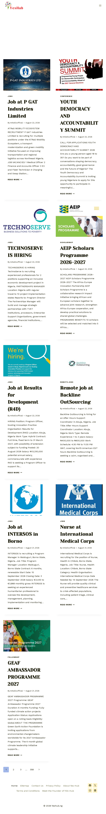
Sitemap (24, 785)
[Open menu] (100, 5)
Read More (15, 180)
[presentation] (26, 75)
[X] (95, 785)
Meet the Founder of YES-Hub (58, 791)
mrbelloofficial (16, 123)
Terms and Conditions (28, 791)
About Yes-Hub (71, 785)
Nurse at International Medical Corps (77, 534)
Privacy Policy (53, 785)
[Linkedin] (95, 790)
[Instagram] (90, 790)
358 (32, 769)
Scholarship (66, 242)
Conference (66, 96)
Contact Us (37, 785)
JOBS (10, 96)
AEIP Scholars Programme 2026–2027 (77, 255)
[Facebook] (90, 785)
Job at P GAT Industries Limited (23, 109)
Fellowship (13, 657)
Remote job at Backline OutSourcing (76, 395)
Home (14, 785)
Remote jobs (66, 382)
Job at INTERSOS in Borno (23, 534)
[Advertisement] (53, 31)
